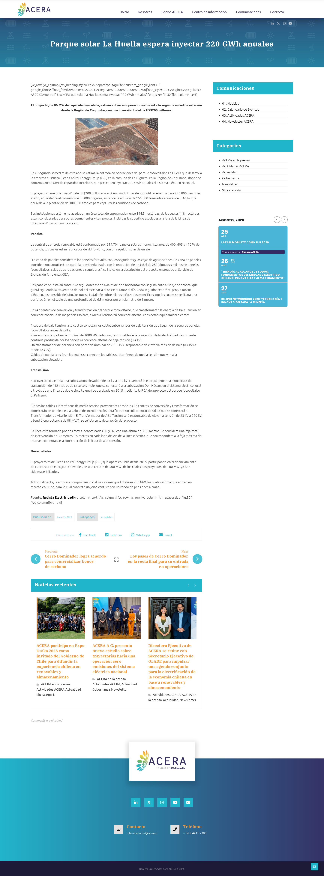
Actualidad (106, 517)
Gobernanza (101, 689)
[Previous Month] (277, 219)
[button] (272, 23)
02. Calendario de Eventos (240, 109)
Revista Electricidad (58, 497)
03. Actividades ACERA (238, 115)
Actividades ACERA (50, 689)
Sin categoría (46, 694)
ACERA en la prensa (55, 684)
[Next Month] (284, 219)
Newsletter (119, 689)
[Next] (195, 585)
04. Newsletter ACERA (238, 121)
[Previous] (188, 585)
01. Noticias (230, 103)
